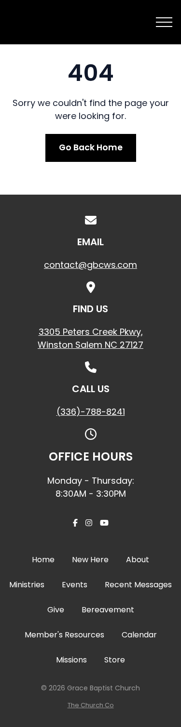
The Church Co (91, 705)
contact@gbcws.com (90, 265)
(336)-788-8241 (90, 412)
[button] (164, 22)
